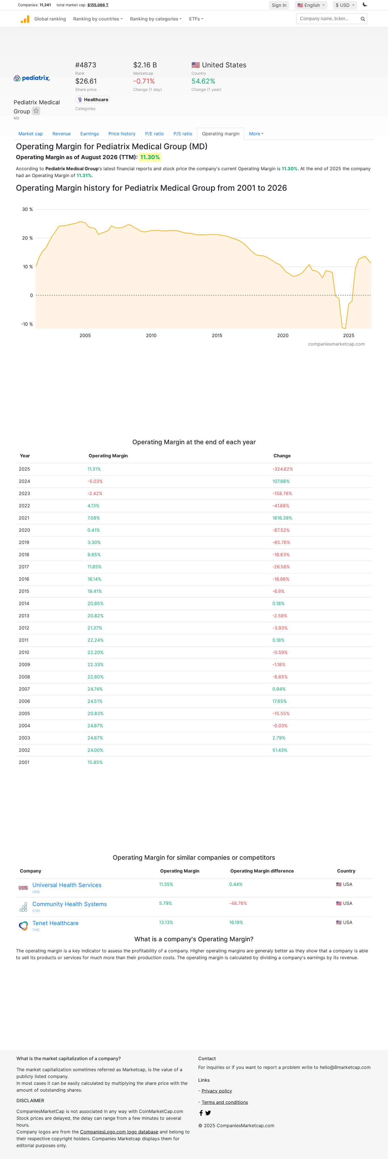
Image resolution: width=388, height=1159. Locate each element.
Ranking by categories (154, 19)
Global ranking (50, 19)
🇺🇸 (308, 5)
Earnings (89, 133)
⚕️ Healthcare (93, 99)
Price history (122, 133)
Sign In (279, 5)
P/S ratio (183, 133)
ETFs (194, 19)
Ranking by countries (96, 19)
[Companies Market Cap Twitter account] (208, 1114)
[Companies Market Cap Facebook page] (201, 1114)
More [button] (254, 133)
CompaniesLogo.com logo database (119, 1132)
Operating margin (220, 133)
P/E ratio (154, 133)
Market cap (30, 133)
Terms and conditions (225, 1102)
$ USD (343, 5)
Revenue (62, 133)
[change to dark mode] (365, 5)
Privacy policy (217, 1091)
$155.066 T (98, 5)
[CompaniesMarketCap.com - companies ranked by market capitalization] (25, 18)
